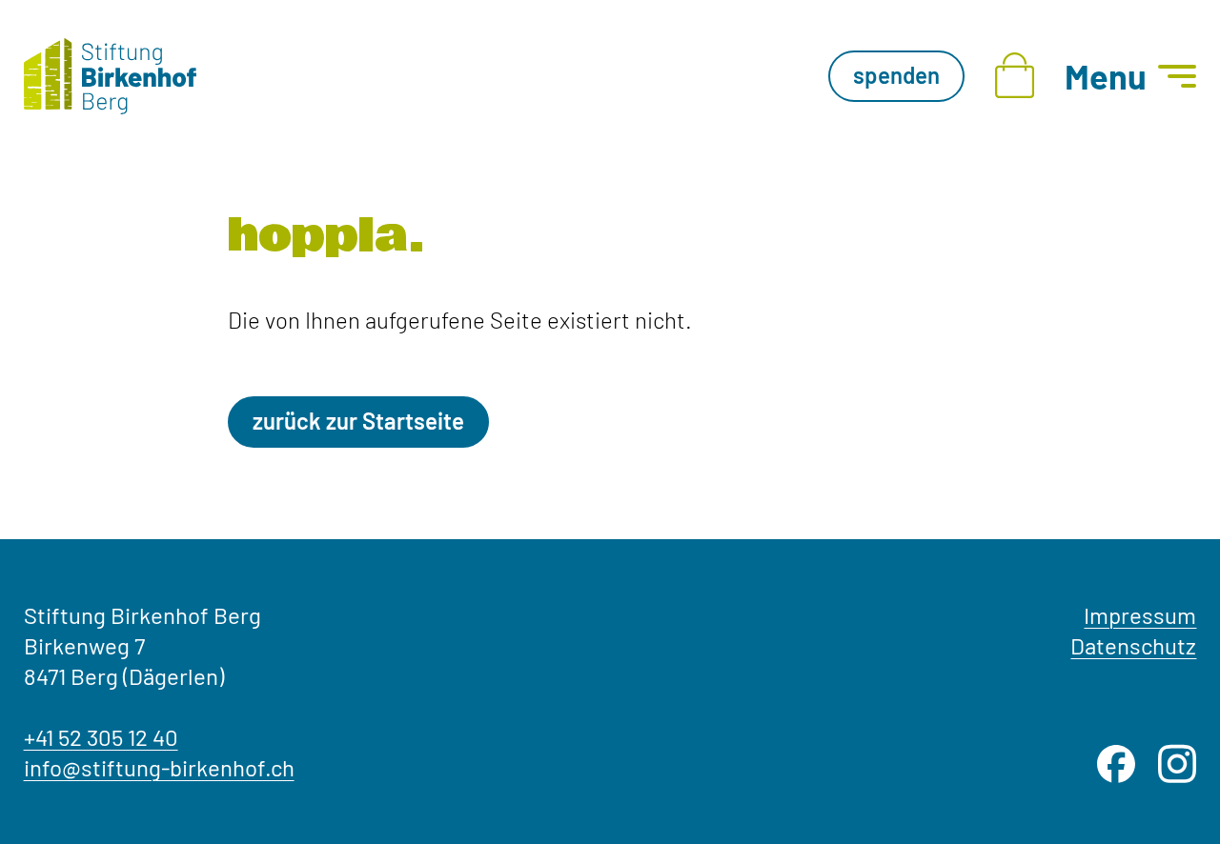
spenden (896, 75)
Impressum (1140, 615)
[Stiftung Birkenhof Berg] (110, 76)
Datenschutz (1133, 645)
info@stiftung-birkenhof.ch (159, 767)
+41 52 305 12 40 (101, 737)
